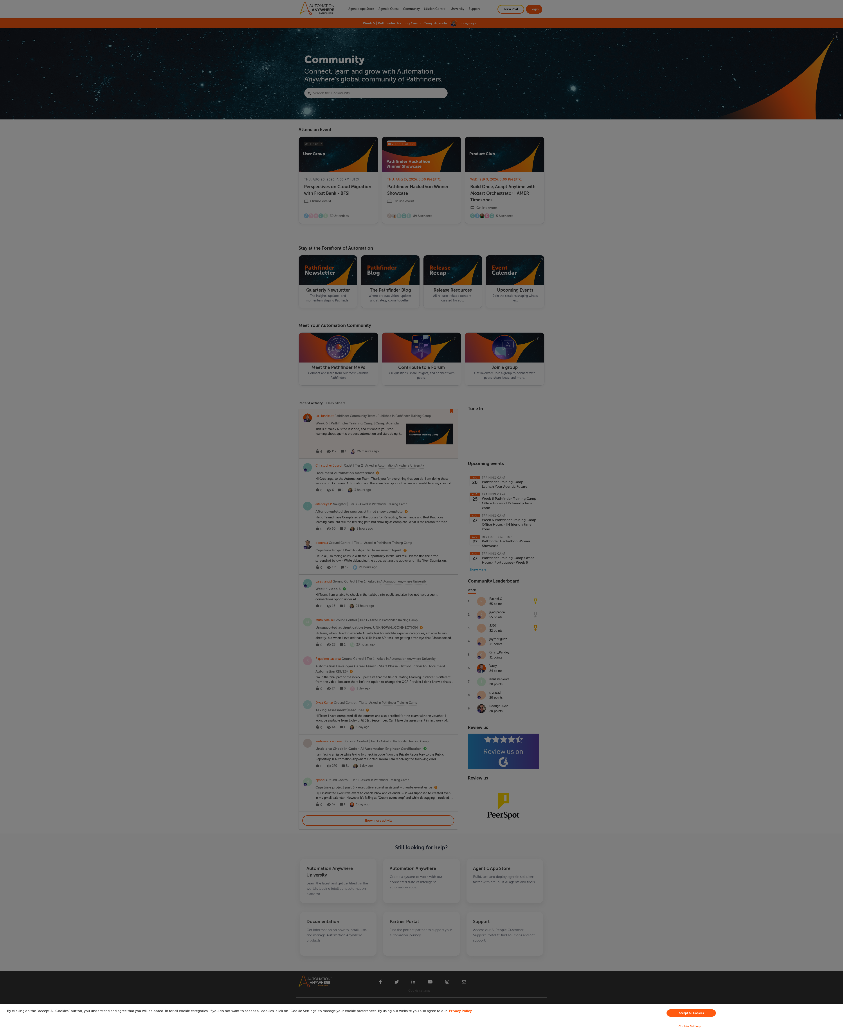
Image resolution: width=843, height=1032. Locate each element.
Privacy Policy (460, 1011)
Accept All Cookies (691, 1013)
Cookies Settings (690, 1026)
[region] (421, 1018)
